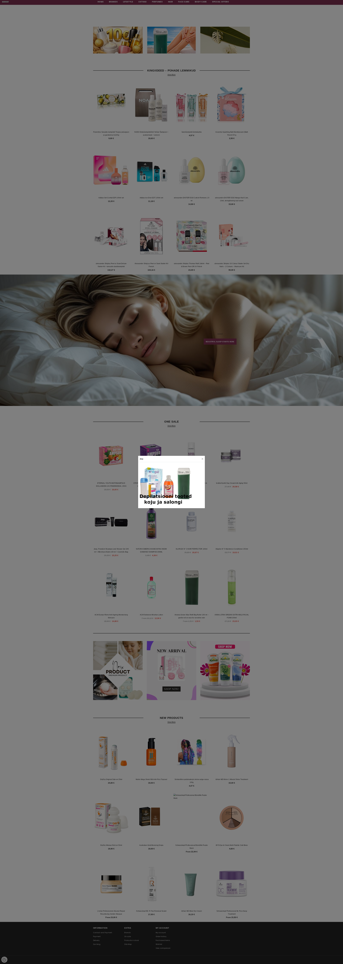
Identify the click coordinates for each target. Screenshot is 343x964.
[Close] (202, 458)
